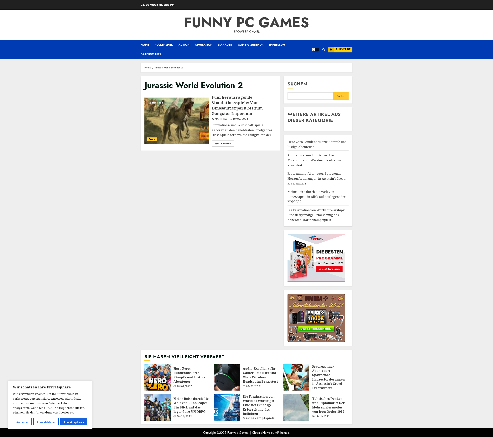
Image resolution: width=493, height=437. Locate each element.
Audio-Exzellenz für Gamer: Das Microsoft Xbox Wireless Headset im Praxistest (314, 160)
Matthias (220, 119)
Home (145, 45)
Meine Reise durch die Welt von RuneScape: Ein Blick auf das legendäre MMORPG (317, 197)
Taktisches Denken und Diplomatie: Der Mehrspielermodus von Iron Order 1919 (296, 407)
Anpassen (22, 422)
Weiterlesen (223, 143)
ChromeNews (261, 432)
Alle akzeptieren (74, 422)
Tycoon (152, 139)
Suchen (297, 83)
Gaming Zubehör (250, 45)
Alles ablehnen (46, 422)
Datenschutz (151, 54)
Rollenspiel (164, 45)
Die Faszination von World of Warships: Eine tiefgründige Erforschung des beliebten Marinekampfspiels (316, 215)
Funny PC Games (246, 22)
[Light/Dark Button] (315, 49)
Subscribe (343, 49)
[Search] (323, 49)
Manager (225, 45)
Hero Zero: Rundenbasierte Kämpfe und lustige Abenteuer (157, 377)
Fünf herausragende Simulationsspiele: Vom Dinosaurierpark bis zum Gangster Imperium (176, 121)
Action (184, 45)
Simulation (203, 45)
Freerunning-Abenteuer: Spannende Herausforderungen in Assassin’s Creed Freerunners (316, 178)
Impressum (277, 45)
